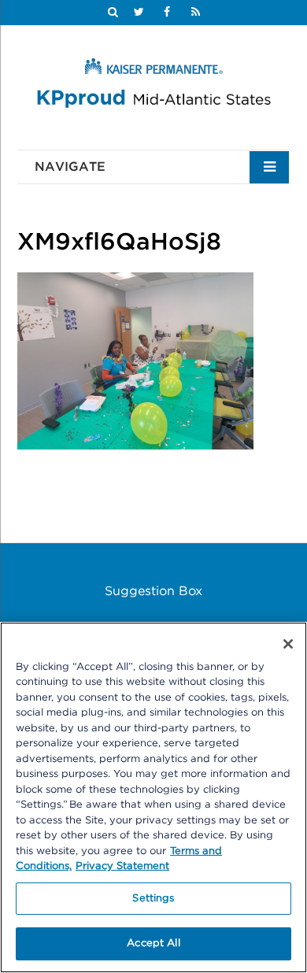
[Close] (288, 644)
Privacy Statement (122, 866)
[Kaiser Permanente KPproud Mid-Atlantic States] (153, 86)
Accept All (153, 943)
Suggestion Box (153, 591)
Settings (153, 898)
